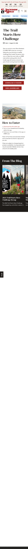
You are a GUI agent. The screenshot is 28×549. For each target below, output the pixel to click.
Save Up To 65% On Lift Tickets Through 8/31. (14, 2)
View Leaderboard (12, 88)
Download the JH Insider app (12, 126)
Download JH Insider (13, 83)
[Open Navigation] (25, 11)
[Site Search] (22, 11)
